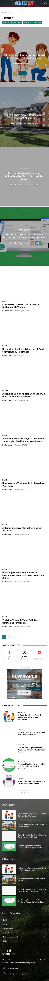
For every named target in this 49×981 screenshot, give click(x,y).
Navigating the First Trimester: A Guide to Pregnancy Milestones (23, 350)
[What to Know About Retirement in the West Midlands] (24, 117)
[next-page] (19, 637)
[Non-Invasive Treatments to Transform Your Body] (24, 463)
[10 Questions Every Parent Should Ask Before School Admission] (24, 57)
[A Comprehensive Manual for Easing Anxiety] (24, 508)
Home (4, 12)
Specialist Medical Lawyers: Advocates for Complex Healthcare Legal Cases (23, 440)
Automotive (12, 22)
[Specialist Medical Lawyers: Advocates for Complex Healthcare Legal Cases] (24, 418)
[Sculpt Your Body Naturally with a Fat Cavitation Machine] (9, 781)
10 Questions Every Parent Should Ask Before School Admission (29, 717)
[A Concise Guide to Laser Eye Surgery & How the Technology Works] (24, 374)
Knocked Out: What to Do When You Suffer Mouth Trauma (21, 306)
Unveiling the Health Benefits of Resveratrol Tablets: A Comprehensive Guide (23, 575)
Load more (23, 792)
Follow (24, 651)
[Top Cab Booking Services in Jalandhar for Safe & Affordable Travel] (24, 176)
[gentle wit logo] (24, 3)
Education (24, 51)
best (19, 22)
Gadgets (20, 778)
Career (24, 110)
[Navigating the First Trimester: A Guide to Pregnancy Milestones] (24, 329)
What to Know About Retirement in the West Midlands (31, 733)
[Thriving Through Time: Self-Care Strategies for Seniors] (24, 600)
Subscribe (39, 651)
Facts (4, 301)
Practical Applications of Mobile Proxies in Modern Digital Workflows (31, 766)
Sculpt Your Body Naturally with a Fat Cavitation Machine (31, 782)
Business (38, 22)
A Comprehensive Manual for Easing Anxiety (21, 529)
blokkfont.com (28, 22)
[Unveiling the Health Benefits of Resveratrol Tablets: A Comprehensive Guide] (24, 552)
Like (9, 651)
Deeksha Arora (7, 311)
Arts (4, 22)
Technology (24, 230)
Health (5, 346)
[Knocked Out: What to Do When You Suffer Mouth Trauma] (24, 284)
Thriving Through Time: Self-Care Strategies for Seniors (20, 621)
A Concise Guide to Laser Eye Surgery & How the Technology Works (23, 395)
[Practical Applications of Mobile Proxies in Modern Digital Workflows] (24, 236)
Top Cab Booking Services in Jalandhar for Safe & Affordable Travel (31, 750)
